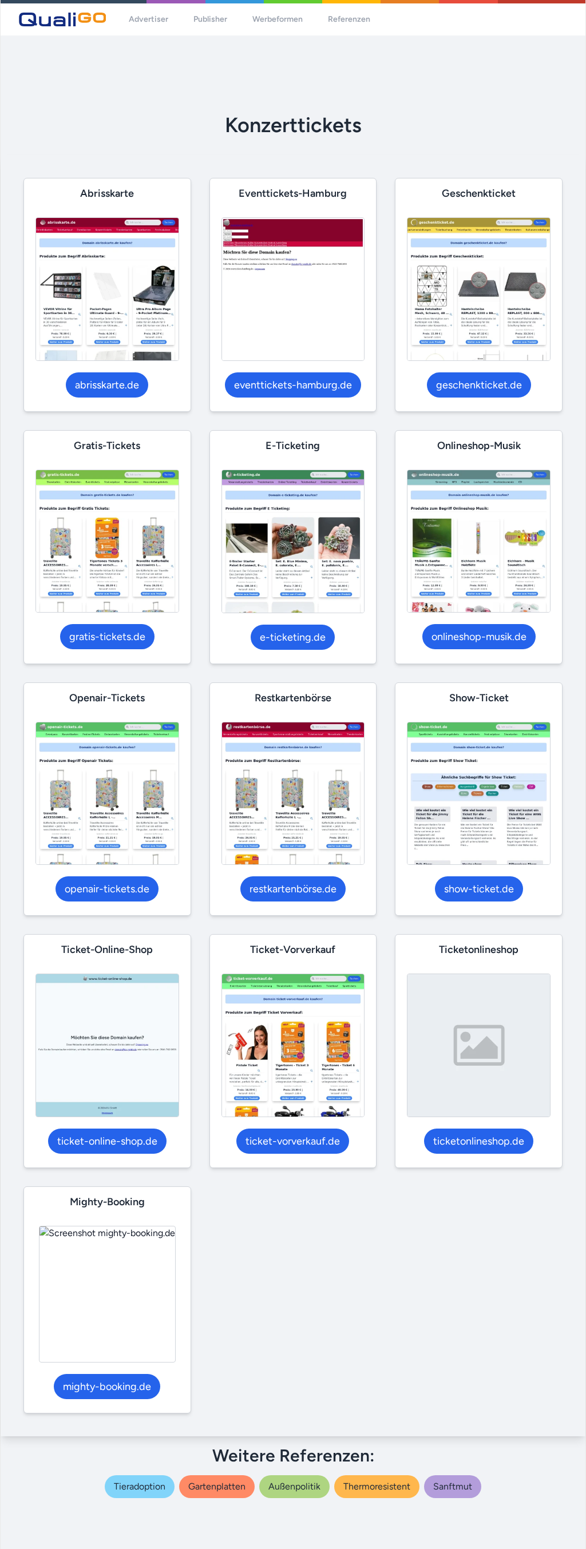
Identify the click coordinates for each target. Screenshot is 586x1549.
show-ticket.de (479, 889)
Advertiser (148, 19)
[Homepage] (62, 19)
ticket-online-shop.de (107, 1141)
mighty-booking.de (107, 1386)
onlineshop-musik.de (478, 636)
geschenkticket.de (479, 385)
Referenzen (349, 19)
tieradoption (139, 1486)
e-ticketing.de (293, 637)
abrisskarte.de (107, 385)
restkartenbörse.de (293, 889)
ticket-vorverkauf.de (293, 1141)
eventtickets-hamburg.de (293, 385)
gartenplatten (217, 1486)
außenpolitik (294, 1486)
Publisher (210, 19)
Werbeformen (277, 19)
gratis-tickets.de (107, 636)
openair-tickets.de (107, 889)
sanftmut (452, 1486)
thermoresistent (376, 1486)
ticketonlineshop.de (478, 1141)
